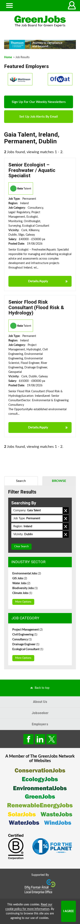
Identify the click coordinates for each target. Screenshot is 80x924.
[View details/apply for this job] (20, 188)
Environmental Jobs (26, 573)
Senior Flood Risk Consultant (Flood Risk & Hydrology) (36, 307)
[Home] (40, 21)
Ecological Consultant (27, 649)
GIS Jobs (19, 578)
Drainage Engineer (25, 644)
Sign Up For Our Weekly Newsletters (39, 102)
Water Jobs (21, 583)
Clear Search (21, 546)
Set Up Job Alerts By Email (38, 116)
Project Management (27, 629)
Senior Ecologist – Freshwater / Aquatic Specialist (31, 170)
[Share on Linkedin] (40, 739)
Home (8, 57)
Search (21, 481)
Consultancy (22, 639)
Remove (66, 510)
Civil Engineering (24, 634)
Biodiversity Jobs (25, 588)
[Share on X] (51, 739)
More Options (23, 602)
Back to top (42, 688)
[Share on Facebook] (28, 739)
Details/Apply (38, 281)
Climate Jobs (22, 593)
